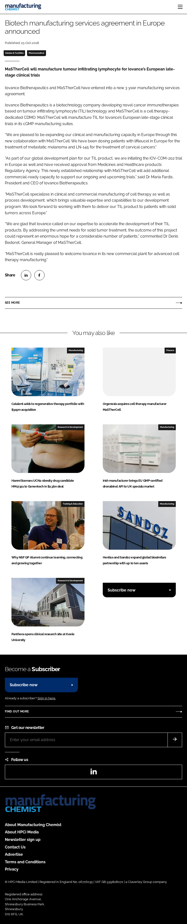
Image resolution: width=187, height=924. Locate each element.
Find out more (17, 711)
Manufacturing (76, 350)
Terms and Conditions (25, 862)
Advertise (14, 854)
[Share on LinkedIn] (26, 275)
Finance (170, 350)
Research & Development (70, 427)
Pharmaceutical (36, 53)
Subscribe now (121, 590)
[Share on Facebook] (39, 275)
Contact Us (15, 847)
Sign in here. (46, 698)
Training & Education (73, 504)
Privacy (12, 869)
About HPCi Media (22, 832)
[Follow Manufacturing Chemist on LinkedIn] (93, 773)
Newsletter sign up (22, 839)
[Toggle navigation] (180, 6)
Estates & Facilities (14, 53)
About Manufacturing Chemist (33, 824)
